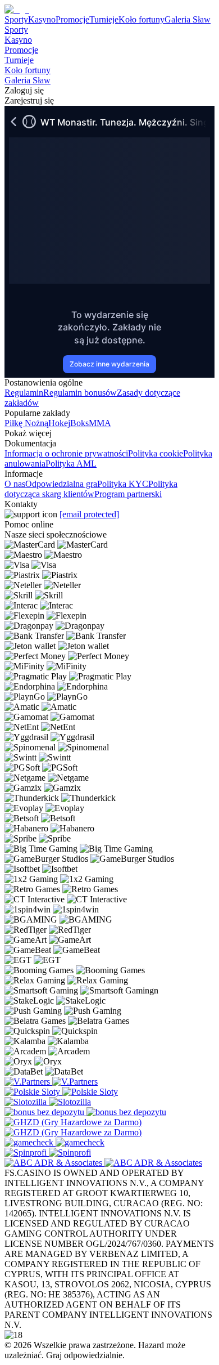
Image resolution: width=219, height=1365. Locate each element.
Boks (79, 423)
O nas (14, 484)
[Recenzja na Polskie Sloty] (33, 1092)
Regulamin (23, 392)
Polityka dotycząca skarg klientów (90, 489)
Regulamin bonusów (80, 392)
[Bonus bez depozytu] (45, 1112)
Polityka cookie (155, 453)
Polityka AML (71, 463)
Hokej (59, 423)
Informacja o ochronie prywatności (66, 453)
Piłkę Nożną (26, 423)
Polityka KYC (122, 484)
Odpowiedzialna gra (61, 484)
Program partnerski (128, 494)
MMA (100, 423)
